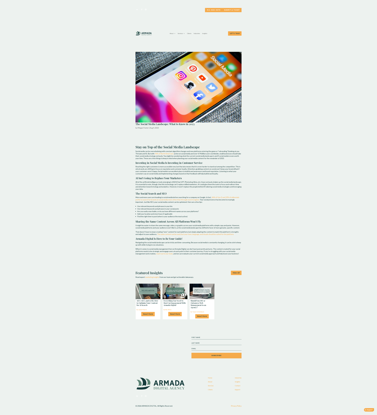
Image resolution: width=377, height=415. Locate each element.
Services (180, 33)
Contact (237, 386)
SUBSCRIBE (216, 355)
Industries (197, 33)
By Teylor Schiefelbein (197, 312)
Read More (148, 314)
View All (236, 273)
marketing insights (152, 277)
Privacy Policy (236, 406)
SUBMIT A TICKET (232, 10)
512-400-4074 (213, 10)
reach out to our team (164, 254)
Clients (189, 33)
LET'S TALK (235, 33)
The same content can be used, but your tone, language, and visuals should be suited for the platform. (195, 234)
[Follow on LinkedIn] (137, 9)
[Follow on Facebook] (141, 9)
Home (210, 378)
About (172, 33)
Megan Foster (143, 128)
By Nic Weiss (168, 309)
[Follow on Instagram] (145, 9)
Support (237, 389)
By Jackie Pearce (142, 309)
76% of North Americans (164, 154)
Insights (204, 33)
